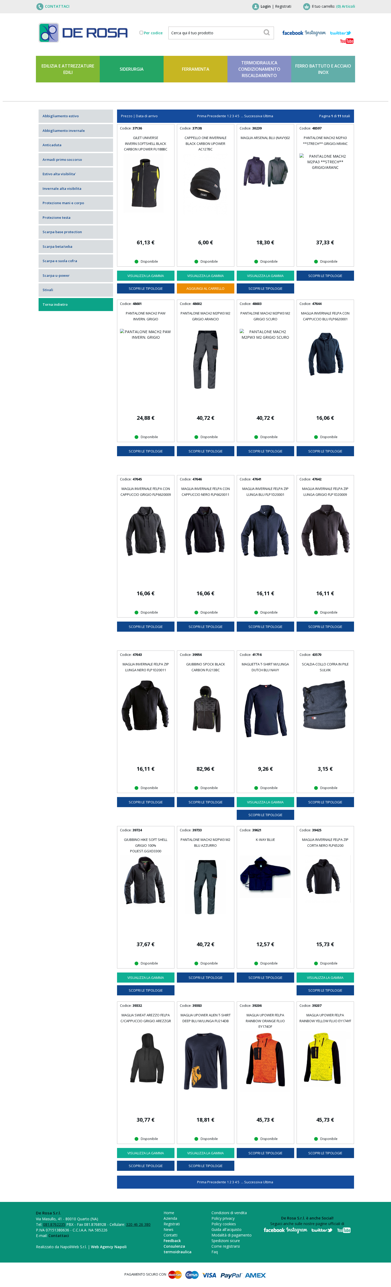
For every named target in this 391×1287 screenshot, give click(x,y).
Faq (214, 1251)
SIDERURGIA (132, 69)
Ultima (268, 116)
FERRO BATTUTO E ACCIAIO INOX (323, 69)
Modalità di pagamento (231, 1235)
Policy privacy (223, 1218)
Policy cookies (223, 1223)
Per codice (153, 32)
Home (169, 1212)
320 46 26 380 (138, 1224)
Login (266, 6)
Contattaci (58, 1235)
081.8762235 (54, 1224)
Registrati (283, 6)
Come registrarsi (225, 1246)
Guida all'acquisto (226, 1229)
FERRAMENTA (195, 69)
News (168, 1229)
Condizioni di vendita (229, 1212)
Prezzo (126, 116)
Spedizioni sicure (225, 1240)
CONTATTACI (57, 6)
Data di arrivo (147, 116)
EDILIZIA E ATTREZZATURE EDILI (67, 69)
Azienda (170, 1218)
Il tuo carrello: (333, 6)
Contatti (170, 1235)
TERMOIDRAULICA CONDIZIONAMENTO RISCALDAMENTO (259, 69)
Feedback (172, 1240)
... (242, 116)
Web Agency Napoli (109, 1246)
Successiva (253, 116)
